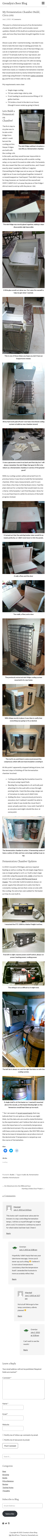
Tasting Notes (7, 1487)
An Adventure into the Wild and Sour (16, 1186)
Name (5, 1403)
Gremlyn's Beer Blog (14, 3)
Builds (12, 1175)
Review (5, 1484)
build (24, 1175)
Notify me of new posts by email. (17, 1440)
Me (10, 1535)
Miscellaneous (8, 1481)
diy (27, 1175)
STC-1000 (28, 876)
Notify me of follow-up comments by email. (21, 1435)
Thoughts (6, 1491)
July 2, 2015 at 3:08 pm (28, 1250)
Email (5, 1414)
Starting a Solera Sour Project (33, 1189)
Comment (6, 1378)
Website (5, 1424)
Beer (4, 1471)
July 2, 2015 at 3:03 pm (22, 1210)
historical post (14, 1177)
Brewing (5, 1474)
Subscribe (9, 1513)
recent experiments (25, 1113)
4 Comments (16, 19)
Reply (8, 1233)
